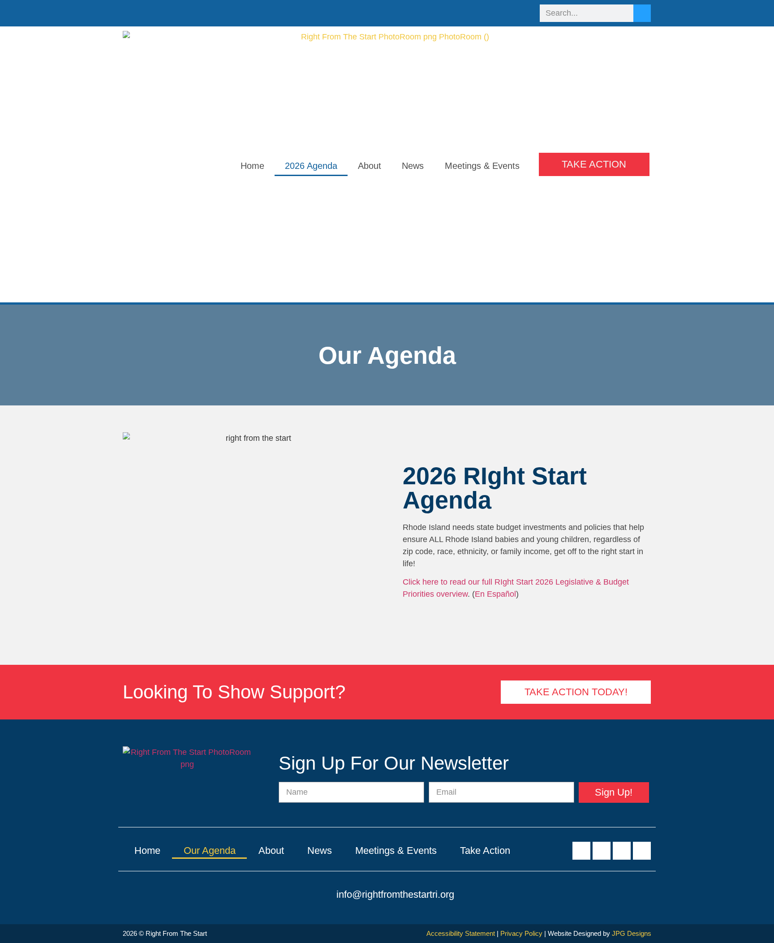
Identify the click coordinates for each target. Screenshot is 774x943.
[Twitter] (490, 12)
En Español (495, 594)
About (369, 166)
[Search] (642, 13)
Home (252, 166)
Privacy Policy (521, 933)
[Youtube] (507, 12)
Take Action (485, 850)
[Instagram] (523, 12)
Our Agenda (210, 850)
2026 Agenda (311, 166)
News (413, 166)
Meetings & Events (482, 166)
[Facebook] (474, 12)
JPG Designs (631, 933)
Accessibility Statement (460, 933)
